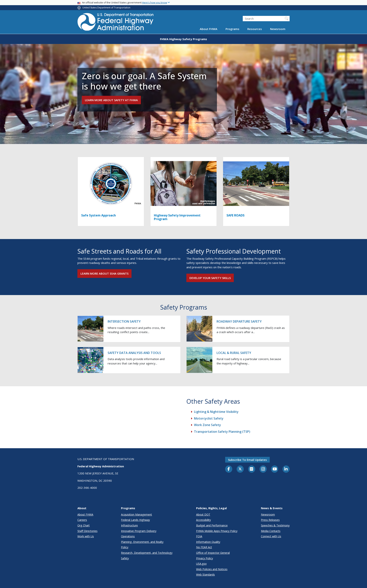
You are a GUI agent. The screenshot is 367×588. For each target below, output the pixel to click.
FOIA (199, 536)
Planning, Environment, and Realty (142, 542)
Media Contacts (270, 531)
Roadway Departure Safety (239, 321)
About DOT (203, 514)
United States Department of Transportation (106, 7)
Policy (124, 547)
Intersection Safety (124, 321)
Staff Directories (87, 531)
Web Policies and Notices (211, 569)
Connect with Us (271, 536)
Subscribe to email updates (247, 460)
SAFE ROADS (235, 215)
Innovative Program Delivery (138, 531)
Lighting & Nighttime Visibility (216, 412)
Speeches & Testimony (275, 525)
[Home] (115, 23)
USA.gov (201, 563)
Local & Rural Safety (234, 353)
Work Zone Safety (207, 425)
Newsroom (277, 29)
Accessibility (203, 520)
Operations (128, 536)
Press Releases (270, 520)
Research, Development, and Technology (146, 553)
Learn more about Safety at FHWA (111, 100)
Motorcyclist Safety (208, 418)
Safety (125, 558)
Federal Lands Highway (135, 520)
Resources (254, 29)
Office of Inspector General (213, 553)
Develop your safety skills (210, 278)
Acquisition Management (136, 514)
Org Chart (83, 525)
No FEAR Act (204, 547)
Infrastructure (129, 525)
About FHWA (208, 29)
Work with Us (85, 536)
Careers (82, 520)
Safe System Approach (98, 215)
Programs (232, 29)
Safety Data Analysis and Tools (134, 353)
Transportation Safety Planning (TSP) (222, 431)
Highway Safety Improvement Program (177, 217)
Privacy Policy (204, 558)
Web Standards (205, 574)
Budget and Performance (212, 525)
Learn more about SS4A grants (104, 273)
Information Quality (208, 542)
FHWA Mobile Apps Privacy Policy (216, 531)
